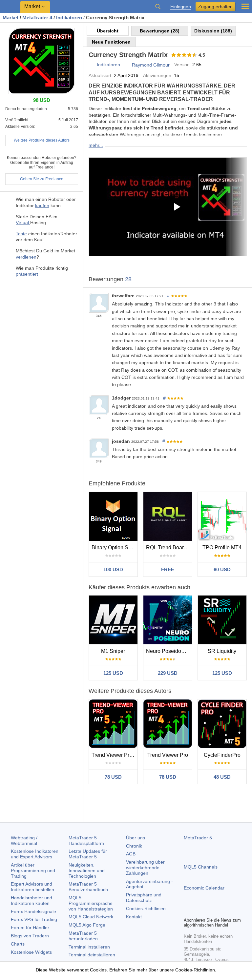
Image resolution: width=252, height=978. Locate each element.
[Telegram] (198, 911)
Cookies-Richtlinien (146, 908)
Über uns (135, 837)
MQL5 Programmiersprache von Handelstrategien (91, 903)
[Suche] (158, 6)
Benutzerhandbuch (88, 886)
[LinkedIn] (230, 911)
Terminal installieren (89, 946)
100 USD (113, 569)
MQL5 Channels (201, 867)
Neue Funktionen (111, 42)
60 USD (222, 569)
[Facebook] (188, 911)
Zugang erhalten (215, 6)
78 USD (113, 777)
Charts (18, 944)
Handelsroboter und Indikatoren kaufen (31, 900)
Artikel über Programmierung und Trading (33, 870)
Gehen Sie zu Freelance (41, 179)
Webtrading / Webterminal (24, 840)
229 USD (168, 673)
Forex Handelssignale (33, 911)
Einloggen (180, 6)
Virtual (23, 222)
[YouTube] (219, 911)
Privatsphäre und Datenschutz (143, 897)
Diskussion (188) (213, 30)
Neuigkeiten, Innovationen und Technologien (87, 870)
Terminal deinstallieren (92, 954)
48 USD (222, 777)
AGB (131, 853)
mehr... (96, 145)
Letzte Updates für (88, 854)
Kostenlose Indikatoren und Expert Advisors (34, 854)
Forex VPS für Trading (34, 919)
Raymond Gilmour (151, 65)
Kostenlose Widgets (31, 952)
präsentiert (27, 274)
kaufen (42, 205)
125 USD (113, 673)
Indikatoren (108, 64)
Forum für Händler (30, 927)
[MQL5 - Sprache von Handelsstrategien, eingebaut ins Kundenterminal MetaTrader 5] (10, 7)
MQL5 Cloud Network (91, 916)
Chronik (134, 846)
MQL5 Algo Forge (87, 925)
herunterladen (83, 935)
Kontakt (134, 916)
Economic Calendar (204, 887)
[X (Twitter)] (209, 911)
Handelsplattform (86, 840)
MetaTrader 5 (198, 837)
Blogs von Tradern (30, 935)
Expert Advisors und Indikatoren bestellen (32, 886)
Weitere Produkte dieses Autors (42, 140)
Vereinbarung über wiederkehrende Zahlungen (145, 867)
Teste (21, 233)
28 (128, 279)
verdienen (26, 257)
